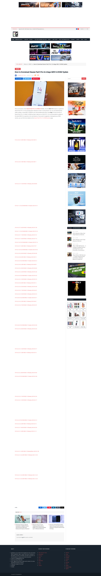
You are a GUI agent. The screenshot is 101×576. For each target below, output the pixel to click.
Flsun (67, 560)
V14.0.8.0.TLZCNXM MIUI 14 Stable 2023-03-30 (26, 325)
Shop (85, 39)
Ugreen (67, 568)
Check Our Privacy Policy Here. (17, 559)
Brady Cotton (22, 75)
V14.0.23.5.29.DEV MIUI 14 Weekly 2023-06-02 (26, 268)
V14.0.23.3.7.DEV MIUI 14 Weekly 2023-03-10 (25, 352)
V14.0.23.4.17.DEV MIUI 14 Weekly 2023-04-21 (26, 290)
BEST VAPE (55, 39)
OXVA (40, 557)
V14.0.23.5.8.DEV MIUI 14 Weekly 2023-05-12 (25, 283)
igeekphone (19, 574)
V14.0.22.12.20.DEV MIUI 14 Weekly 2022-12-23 (26, 475)
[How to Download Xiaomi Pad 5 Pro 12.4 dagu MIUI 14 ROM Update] (39, 93)
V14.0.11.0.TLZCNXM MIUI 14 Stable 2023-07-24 (26, 231)
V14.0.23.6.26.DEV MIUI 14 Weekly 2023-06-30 (26, 253)
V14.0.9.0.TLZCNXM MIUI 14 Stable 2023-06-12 (26, 260)
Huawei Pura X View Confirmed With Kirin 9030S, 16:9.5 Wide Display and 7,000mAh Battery (39, 526)
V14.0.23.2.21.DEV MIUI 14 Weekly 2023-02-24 (26, 396)
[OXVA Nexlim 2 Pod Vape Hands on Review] (69, 239)
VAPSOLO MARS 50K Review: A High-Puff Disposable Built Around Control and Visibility (32, 29)
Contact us (13, 558)
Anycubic (67, 562)
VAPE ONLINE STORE (43, 552)
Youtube (12, 566)
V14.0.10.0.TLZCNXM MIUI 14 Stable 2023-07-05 (26, 249)
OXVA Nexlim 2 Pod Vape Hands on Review (79, 240)
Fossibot (67, 557)
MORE (78, 39)
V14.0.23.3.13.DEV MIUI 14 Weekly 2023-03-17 (26, 348)
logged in (23, 537)
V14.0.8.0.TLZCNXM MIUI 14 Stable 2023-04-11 (26, 297)
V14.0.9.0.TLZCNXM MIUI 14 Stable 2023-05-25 (26, 275)
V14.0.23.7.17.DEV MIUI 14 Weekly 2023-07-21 (26, 235)
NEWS (17, 69)
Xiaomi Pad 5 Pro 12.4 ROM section (42, 118)
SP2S (39, 562)
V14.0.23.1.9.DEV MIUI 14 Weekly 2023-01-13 (25, 431)
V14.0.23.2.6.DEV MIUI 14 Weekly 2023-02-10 (25, 423)
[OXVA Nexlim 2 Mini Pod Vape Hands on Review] (69, 233)
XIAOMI (83, 227)
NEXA (40, 559)
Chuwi (67, 554)
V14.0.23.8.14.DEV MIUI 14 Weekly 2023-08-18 (25, 140)
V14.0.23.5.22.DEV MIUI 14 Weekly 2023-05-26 (26, 271)
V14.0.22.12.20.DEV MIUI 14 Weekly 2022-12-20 (26, 478)
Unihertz (67, 559)
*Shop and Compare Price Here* (17, 564)
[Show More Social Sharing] (41, 79)
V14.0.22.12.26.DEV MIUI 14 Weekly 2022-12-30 (26, 455)
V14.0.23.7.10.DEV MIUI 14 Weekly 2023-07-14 (26, 238)
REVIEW (72, 39)
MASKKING (41, 560)
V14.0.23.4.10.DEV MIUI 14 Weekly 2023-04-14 (26, 294)
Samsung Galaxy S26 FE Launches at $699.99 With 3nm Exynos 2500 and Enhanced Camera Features (22, 526)
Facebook (13, 565)
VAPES (49, 39)
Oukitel (67, 565)
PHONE (30, 39)
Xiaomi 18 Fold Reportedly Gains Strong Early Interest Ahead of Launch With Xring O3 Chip (57, 526)
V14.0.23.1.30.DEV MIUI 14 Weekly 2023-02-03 (26, 427)
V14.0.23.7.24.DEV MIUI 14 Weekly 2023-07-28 (26, 227)
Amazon (26, 39)
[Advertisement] (50, 17)
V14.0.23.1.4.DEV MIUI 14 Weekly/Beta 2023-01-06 (27, 451)
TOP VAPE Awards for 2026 (40, 39)
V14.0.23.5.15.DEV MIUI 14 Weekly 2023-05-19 (26, 279)
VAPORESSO (41, 554)
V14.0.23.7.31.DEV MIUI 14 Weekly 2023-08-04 (26, 183)
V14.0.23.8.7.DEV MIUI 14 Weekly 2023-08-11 (25, 161)
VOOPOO (40, 555)
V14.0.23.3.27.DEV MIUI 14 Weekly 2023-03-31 (26, 305)
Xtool (67, 563)
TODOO (40, 565)
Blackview (67, 555)
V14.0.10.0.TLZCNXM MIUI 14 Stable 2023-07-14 (26, 242)
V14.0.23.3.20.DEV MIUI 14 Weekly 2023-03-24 (26, 328)
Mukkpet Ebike (68, 567)
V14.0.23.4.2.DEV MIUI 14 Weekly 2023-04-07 (25, 301)
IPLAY (40, 563)
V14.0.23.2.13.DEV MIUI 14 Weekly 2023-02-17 (26, 400)
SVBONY (67, 552)
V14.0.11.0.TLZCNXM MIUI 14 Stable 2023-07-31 (26, 205)
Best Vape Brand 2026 (64, 39)
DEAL (82, 39)
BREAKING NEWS (18, 39)
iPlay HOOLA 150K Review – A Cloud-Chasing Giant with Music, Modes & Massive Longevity (79, 257)
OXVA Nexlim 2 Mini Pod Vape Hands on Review (79, 234)
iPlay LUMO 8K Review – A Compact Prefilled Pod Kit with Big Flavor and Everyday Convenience (79, 248)
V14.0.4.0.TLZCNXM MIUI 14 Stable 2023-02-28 (26, 376)
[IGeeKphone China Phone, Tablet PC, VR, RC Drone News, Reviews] (15, 34)
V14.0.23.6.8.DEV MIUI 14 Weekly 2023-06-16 (25, 257)
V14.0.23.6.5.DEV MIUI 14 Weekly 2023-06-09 (25, 264)
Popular (69, 227)
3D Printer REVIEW (76, 227)
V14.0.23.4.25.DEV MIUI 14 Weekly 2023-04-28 (26, 286)
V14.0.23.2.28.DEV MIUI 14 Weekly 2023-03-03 (26, 372)
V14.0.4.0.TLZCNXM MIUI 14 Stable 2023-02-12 (26, 420)
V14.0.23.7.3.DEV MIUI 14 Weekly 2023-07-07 (25, 246)
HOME (13, 39)
